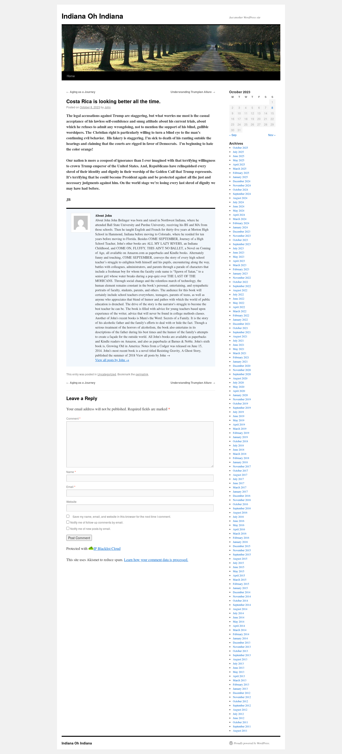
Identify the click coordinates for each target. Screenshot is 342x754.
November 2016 (242, 500)
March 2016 (239, 533)
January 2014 (240, 638)
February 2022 (241, 315)
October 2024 (240, 189)
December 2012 (241, 693)
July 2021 (238, 340)
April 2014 (239, 625)
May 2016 (238, 525)
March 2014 (239, 630)
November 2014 (242, 596)
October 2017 (240, 470)
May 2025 (238, 160)
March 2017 (239, 487)
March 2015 (239, 579)
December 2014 (241, 592)
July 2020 (238, 382)
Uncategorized (106, 374)
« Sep (233, 135)
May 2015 (238, 571)
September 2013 (242, 655)
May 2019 (238, 420)
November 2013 (242, 646)
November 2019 (242, 399)
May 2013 (238, 672)
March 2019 (239, 428)
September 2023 (242, 244)
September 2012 (242, 705)
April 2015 (239, 575)
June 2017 (238, 483)
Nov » (272, 135)
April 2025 (239, 164)
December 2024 (241, 181)
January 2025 (240, 177)
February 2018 (241, 458)
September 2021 (242, 332)
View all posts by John (112, 360)
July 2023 (238, 248)
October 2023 (240, 240)
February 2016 (241, 537)
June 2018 (238, 449)
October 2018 (240, 441)
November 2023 (242, 235)
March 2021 (239, 353)
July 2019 (238, 412)
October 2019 (240, 403)
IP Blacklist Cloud (107, 548)
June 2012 (238, 718)
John (107, 107)
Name (71, 472)
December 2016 (241, 495)
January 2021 (240, 361)
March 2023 (239, 265)
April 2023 (239, 261)
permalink (142, 374)
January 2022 (240, 319)
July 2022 (238, 294)
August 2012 (240, 709)
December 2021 (241, 324)
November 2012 (242, 697)
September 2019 (242, 407)
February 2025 (241, 173)
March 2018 (239, 454)
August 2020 (240, 378)
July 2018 (238, 445)
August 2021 (240, 336)
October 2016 (240, 504)
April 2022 (239, 307)
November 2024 (242, 185)
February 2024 (241, 223)
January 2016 (240, 542)
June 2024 (238, 206)
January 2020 (240, 395)
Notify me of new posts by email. (90, 529)
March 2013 (239, 680)
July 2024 (238, 202)
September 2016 (242, 508)
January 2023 (240, 273)
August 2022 (240, 290)
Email (70, 487)
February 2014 (241, 634)
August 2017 (240, 474)
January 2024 (240, 227)
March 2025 (239, 168)
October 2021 (240, 328)
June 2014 (238, 617)
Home (71, 76)
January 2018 (240, 462)
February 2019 (241, 433)
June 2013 (238, 667)
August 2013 (240, 659)
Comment (73, 418)
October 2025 (240, 147)
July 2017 (238, 479)
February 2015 (241, 584)
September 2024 (242, 193)
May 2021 (238, 349)
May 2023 (238, 256)
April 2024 (239, 214)
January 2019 (240, 437)
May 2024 (238, 210)
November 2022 (242, 277)
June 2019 (238, 416)
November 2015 (242, 550)
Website (71, 502)
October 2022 (240, 282)
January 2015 (240, 588)
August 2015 (240, 558)
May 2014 (238, 621)
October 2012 (240, 701)
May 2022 (238, 303)
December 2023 (241, 231)
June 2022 (238, 298)
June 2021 (238, 344)
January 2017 (240, 491)
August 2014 (240, 609)
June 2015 (238, 567)
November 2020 (242, 370)
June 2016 (238, 521)
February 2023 (241, 269)
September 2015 (242, 554)
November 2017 (242, 466)
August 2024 (240, 198)
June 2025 (238, 156)
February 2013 (241, 684)
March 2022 (239, 311)
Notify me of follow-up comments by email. (96, 522)
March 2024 (239, 219)
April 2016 (239, 529)
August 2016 (240, 512)
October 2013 (240, 651)
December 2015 (241, 546)
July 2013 (238, 663)
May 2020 (238, 386)
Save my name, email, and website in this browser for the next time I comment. (122, 516)
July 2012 (238, 714)
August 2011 (240, 730)
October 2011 (240, 722)
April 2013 (239, 676)
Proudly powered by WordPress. (252, 743)
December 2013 (241, 642)
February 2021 (241, 357)
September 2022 (242, 286)
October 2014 (240, 600)
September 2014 (242, 605)
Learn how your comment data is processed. (156, 559)
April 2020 (239, 391)
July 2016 (238, 516)
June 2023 (238, 252)
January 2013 (240, 688)
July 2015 (238, 563)
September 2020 (242, 374)
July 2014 (238, 613)
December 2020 (241, 365)
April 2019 (239, 424)
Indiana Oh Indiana (92, 16)
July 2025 (238, 152)
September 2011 (242, 726)
